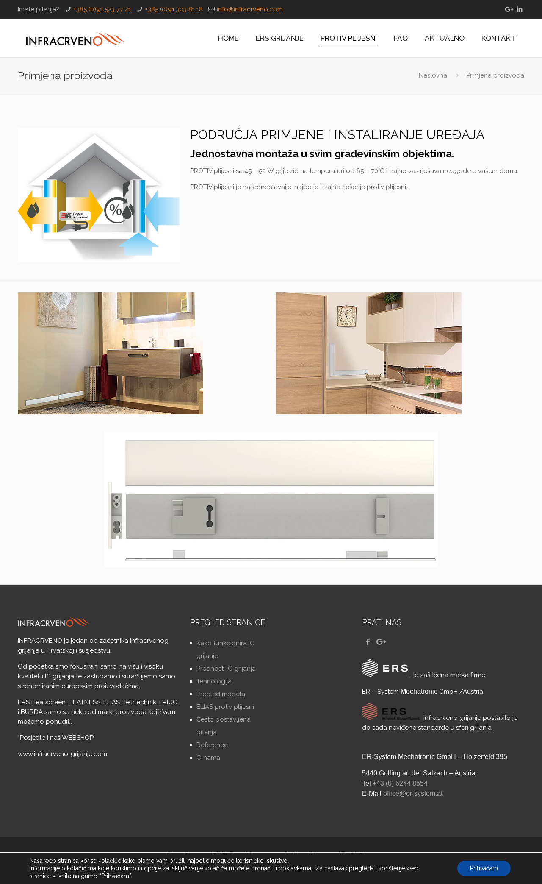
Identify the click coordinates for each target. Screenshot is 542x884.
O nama (208, 757)
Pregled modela (220, 694)
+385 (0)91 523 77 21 (102, 9)
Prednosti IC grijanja (226, 668)
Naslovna (433, 75)
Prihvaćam (484, 868)
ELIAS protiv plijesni (225, 707)
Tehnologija (214, 681)
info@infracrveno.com (250, 9)
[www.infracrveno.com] (75, 38)
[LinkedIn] (519, 9)
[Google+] (508, 9)
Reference (212, 745)
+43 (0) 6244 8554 (400, 783)
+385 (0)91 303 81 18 (174, 9)
